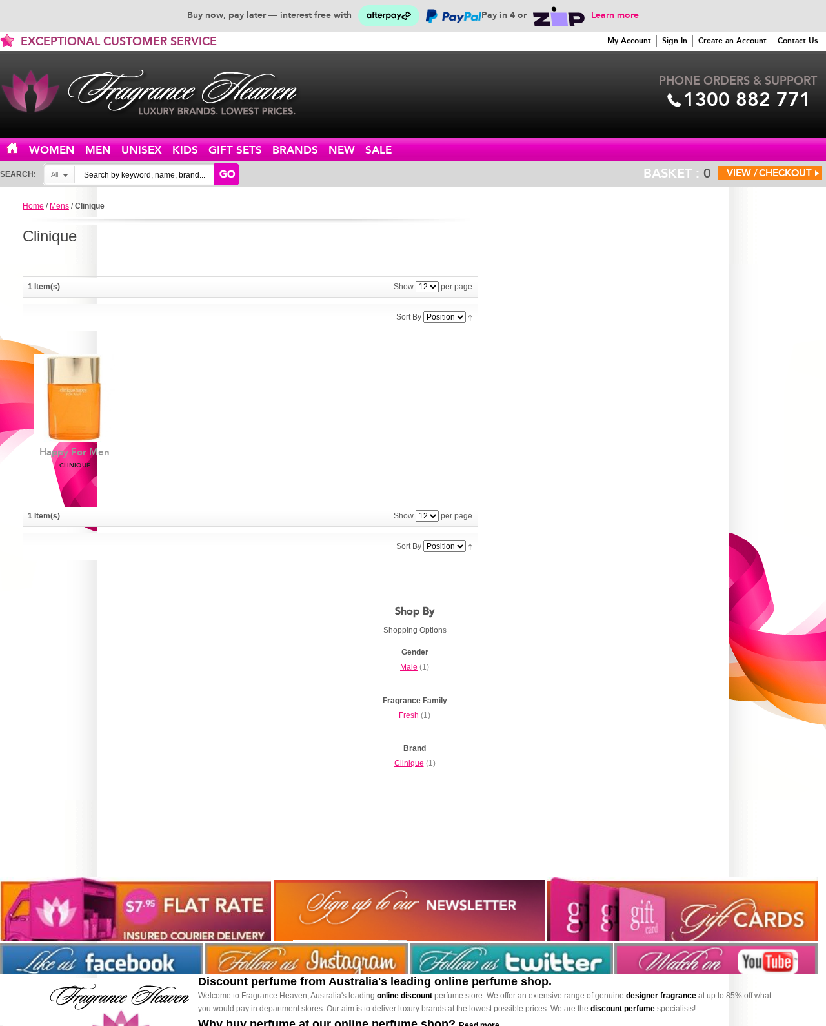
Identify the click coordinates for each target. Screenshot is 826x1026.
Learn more (615, 15)
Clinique (409, 763)
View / (742, 173)
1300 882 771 (747, 99)
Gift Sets (235, 150)
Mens (59, 205)
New (341, 150)
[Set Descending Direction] (470, 317)
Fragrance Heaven (161, 92)
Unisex (141, 150)
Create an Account (732, 40)
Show (404, 286)
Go (227, 174)
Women (52, 150)
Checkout (785, 173)
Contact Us (798, 40)
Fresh (409, 715)
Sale (378, 150)
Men (98, 150)
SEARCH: (18, 174)
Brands (295, 150)
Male (409, 667)
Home (20, 149)
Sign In (674, 40)
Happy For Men (74, 457)
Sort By (408, 317)
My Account (629, 40)
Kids (185, 150)
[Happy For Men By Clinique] (74, 398)
